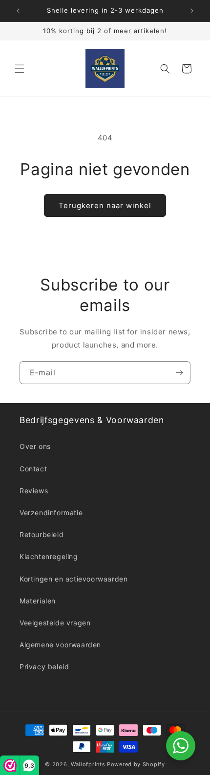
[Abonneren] (179, 372)
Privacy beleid (44, 666)
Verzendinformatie (51, 512)
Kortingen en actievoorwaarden (73, 579)
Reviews (34, 490)
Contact (33, 469)
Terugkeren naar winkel (105, 205)
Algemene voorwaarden (60, 644)
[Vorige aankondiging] (18, 10)
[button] (19, 68)
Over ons (35, 446)
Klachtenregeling (49, 556)
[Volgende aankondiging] (192, 10)
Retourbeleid (41, 534)
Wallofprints (88, 764)
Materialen (38, 601)
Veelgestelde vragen (55, 623)
